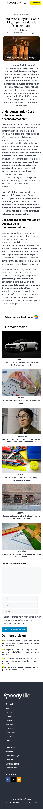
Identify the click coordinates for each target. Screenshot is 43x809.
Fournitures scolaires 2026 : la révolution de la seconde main (21, 555)
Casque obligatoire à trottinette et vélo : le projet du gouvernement (21, 517)
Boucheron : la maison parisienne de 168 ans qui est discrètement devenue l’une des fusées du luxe (21, 643)
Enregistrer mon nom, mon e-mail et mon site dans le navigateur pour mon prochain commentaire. (22, 619)
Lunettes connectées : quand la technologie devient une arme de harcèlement (21, 440)
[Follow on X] (13, 779)
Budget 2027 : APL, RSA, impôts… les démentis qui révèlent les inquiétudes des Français (20, 652)
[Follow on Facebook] (8, 779)
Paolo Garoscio (23, 30)
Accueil (16, 14)
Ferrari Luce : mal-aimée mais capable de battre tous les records (21, 363)
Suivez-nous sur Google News (19, 317)
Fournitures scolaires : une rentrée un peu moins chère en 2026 (20, 668)
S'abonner (36, 3)
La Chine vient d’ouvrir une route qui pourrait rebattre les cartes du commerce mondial (20, 660)
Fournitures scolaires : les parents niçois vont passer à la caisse (22, 478)
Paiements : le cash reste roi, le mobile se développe (21, 401)
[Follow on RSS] (19, 779)
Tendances (25, 14)
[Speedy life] (14, 3)
